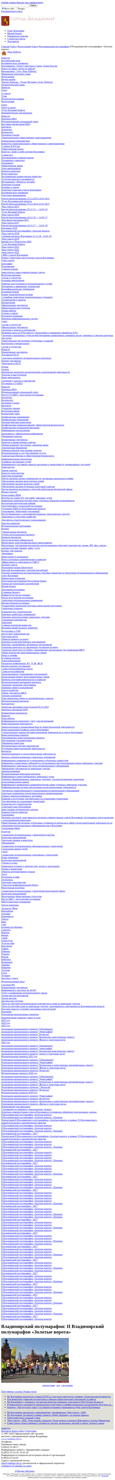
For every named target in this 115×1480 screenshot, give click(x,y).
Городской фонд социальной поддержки (21, 506)
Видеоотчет (7, 132)
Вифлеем (5, 967)
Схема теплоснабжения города (17, 668)
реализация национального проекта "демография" (27, 1048)
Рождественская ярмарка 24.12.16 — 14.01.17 (24, 217)
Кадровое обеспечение (12, 280)
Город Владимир (15, 30)
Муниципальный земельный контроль (20, 774)
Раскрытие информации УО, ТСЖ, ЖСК (22, 663)
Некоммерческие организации (16, 113)
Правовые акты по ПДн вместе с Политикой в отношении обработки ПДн (39, 332)
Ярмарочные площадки (13, 578)
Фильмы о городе (10, 187)
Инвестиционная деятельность (17, 723)
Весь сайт (9, 8)
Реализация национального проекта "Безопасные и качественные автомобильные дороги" (47, 1065)
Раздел (21, 8)
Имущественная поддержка (15, 603)
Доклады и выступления (13, 375)
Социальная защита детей (14, 849)
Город (13, 46)
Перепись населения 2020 (14, 709)
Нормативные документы (14, 352)
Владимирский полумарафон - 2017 (19, 1133)
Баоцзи (4, 956)
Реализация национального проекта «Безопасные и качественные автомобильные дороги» (47, 1101)
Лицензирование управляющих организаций (24, 674)
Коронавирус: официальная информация (22, 433)
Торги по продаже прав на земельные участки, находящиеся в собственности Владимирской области (53, 1006)
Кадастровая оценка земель (15, 782)
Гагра (4, 973)
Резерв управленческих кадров (17, 294)
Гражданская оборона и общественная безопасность (27, 455)
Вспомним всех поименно (14, 63)
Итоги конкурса (9, 174)
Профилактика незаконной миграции (20, 427)
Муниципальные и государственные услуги (23, 453)
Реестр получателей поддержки (17, 597)
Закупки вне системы (12, 1001)
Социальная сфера (10, 828)
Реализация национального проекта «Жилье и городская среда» (33, 1104)
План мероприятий (11, 168)
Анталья (5, 970)
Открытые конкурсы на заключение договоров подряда (29, 647)
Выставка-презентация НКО (15, 124)
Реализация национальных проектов (20, 1014)
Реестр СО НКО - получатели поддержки (22, 395)
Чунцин (5, 954)
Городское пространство (13, 882)
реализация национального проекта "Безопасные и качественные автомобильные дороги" (47, 1082)
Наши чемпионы (9, 857)
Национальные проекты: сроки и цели (21, 1017)
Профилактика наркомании (15, 417)
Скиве (4, 938)
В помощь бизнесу (10, 592)
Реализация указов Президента (17, 567)
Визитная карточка (11, 275)
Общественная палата (12, 149)
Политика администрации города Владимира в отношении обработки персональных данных (49, 1112)
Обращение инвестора (12, 743)
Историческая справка (12, 99)
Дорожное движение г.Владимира (18, 685)
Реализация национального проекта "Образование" (27, 1060)
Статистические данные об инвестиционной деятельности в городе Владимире (42, 732)
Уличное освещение (11, 695)
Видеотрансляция (10, 411)
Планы (4, 366)
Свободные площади (12, 608)
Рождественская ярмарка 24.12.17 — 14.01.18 (24, 225)
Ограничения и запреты (13, 300)
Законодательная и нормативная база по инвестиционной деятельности (37, 727)
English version (8, 2)
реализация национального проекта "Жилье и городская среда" (33, 1039)
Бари (3, 922)
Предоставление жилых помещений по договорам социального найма (37, 478)
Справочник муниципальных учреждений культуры (28, 835)
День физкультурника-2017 (15, 220)
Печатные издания (10, 184)
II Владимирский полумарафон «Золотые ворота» (26, 1114)
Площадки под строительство (16, 611)
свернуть (5, 1428)
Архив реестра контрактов (14, 995)
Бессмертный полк (10, 60)
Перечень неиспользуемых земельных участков (25, 617)
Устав (4, 96)
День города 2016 (10, 214)
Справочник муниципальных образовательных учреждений (32, 846)
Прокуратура (8, 467)
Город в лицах (8, 107)
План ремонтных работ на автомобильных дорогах (27, 698)
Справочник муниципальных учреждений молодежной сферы (33, 891)
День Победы (14, 52)
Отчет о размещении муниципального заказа (24, 993)
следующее (67, 1385)
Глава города (7, 260)
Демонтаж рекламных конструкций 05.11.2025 (25, 707)
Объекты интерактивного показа (18, 871)
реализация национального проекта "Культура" (25, 1034)
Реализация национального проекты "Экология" (26, 1087)
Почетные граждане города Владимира (21, 190)
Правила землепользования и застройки (21, 796)
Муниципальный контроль (15, 701)
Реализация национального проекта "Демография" (27, 1062)
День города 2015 (10, 206)
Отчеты (5, 369)
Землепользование (10, 771)
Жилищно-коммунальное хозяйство (19, 628)
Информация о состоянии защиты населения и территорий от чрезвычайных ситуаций (45, 464)
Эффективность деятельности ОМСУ (20, 562)
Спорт (4, 851)
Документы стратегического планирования (23, 520)
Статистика (30, 1431)
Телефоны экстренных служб (16, 461)
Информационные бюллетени (16, 459)
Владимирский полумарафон (54, 46)
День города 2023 (10, 252)
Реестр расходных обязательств (17, 540)
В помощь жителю (10, 658)
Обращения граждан (17, 36)
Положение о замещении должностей (20, 286)
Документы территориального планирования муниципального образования (40, 790)
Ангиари (5, 913)
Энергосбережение (11, 660)
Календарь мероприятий (13, 837)
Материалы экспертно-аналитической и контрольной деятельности (35, 372)
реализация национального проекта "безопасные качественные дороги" (38, 1051)
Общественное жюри (12, 165)
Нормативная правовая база (15, 141)
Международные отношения (15, 901)
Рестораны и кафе (10, 877)
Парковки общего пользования (17, 687)
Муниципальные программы (16, 526)
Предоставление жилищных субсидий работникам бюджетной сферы (36, 489)
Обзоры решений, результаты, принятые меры (24, 445)
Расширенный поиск (11, 11)
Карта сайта (18, 1431)
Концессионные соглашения (15, 666)
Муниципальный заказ (13, 981)
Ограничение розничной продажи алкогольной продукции (31, 605)
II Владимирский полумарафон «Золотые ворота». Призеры (31, 1117)
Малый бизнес (14, 33)
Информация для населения (15, 430)
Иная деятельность (10, 377)
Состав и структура (11, 277)
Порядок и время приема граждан (18, 442)
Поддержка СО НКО (12, 383)
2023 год (5, 1025)
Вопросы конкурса (10, 171)
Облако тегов (29, 1391)
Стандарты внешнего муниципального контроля (26, 358)
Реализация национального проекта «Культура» (25, 1098)
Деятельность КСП (11, 363)
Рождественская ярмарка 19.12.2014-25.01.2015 (25, 204)
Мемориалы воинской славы (16, 74)
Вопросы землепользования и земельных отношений (28, 757)
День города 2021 (10, 247)
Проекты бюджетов (11, 537)
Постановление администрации (17, 157)
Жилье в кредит (9, 492)
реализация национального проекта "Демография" (27, 1031)
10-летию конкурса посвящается (17, 179)
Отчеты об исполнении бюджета (18, 534)
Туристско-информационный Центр (19, 885)
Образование (8, 843)
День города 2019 (10, 239)
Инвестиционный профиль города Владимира (25, 729)
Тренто (4, 919)
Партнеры (6, 1011)
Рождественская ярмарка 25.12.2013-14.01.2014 (25, 198)
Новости (5, 58)
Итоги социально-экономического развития (23, 559)
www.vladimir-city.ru (11, 1439)
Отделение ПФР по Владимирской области (23, 508)
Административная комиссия (16, 625)
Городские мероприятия (13, 195)
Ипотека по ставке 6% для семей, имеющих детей (26, 498)
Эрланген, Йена (9, 908)
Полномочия (7, 266)
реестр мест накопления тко (15, 634)
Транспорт (6, 622)
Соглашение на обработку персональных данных (26, 1109)
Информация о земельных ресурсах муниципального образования (35, 766)
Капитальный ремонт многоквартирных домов (25, 677)
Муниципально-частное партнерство (20, 746)
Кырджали (6, 946)
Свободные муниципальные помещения (22, 600)
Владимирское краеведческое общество (21, 176)
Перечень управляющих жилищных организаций (26, 644)
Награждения (8, 302)
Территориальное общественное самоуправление (26, 137)
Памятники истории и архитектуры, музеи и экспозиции (30, 866)
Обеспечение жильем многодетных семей (22, 481)
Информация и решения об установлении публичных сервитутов (34, 760)
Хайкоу (5, 948)
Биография (6, 263)
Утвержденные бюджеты (14, 532)
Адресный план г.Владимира (16, 806)
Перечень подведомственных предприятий (23, 642)
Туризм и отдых (9, 863)
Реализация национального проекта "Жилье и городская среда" (33, 1068)
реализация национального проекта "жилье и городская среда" (33, 1054)
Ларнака (5, 965)
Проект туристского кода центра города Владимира (27, 257)
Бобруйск (6, 959)
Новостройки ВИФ (11, 495)
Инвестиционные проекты (15, 735)
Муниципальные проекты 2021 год (19, 1056)
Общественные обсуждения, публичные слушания (27, 340)
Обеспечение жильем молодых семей (20, 484)
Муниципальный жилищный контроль (21, 682)
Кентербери (7, 911)
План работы (8, 718)
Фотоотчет (6, 129)
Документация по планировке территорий (23, 801)
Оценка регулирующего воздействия (20, 583)
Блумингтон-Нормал (11, 927)
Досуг (4, 874)
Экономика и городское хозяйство (18, 516)
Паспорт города (9, 565)
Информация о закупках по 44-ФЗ (18, 990)
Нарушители (7, 703)
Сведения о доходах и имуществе (18, 330)
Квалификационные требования (17, 289)
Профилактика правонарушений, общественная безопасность (32, 425)
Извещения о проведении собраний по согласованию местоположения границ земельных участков (52, 763)
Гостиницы (7, 879)
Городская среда (9, 636)
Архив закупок (9, 998)
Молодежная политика (13, 887)
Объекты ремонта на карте (14, 639)
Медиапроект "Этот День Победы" (19, 71)
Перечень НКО (9, 119)
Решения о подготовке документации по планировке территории (34, 798)
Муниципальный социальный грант (19, 121)
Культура (5, 831)
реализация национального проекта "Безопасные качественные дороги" (38, 1037)
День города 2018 (10, 233)
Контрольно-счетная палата (15, 343)
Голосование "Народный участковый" (20, 511)
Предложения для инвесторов (16, 740)
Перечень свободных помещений (18, 614)
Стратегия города (16, 38)
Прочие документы (11, 361)
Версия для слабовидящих (29, 2)
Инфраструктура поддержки (15, 595)
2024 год (5, 1023)
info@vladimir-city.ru (11, 1463)
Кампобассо (7, 916)
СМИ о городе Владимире (14, 255)
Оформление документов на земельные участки (25, 768)
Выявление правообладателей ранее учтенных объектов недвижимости (38, 500)
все (58, 1385)
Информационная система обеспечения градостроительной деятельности (38, 787)
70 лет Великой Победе (13, 110)
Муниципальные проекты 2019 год (19, 1092)
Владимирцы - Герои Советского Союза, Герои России (29, 66)
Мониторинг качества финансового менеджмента (26, 542)
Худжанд (5, 975)
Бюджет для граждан (11, 550)
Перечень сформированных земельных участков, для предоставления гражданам (42, 779)
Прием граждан (9, 470)
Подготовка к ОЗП (11, 631)
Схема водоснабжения (12, 671)
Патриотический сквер (13, 84)
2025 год (5, 1020)
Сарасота (5, 930)
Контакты (6, 127)
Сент (3, 924)
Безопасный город (10, 413)
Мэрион (5, 932)
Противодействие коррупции (16, 422)
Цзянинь (5, 951)
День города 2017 (10, 222)
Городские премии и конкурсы (17, 840)
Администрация (9, 269)
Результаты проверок (12, 316)
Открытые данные (10, 408)
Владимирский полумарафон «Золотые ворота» (25, 231)
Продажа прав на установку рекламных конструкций (28, 1009)
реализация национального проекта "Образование (27, 1029)
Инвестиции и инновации (14, 556)
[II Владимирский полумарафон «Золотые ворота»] (35, 1360)
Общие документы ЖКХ (14, 693)
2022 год (5, 1042)
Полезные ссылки (10, 135)
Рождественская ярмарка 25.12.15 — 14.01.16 (24, 209)
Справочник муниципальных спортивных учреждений (29, 855)
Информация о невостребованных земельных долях (27, 776)
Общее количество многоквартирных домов (23, 652)
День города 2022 (10, 249)
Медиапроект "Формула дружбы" (18, 182)
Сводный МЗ (8, 985)
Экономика (7, 553)
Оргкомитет (7, 163)
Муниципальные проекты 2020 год (19, 1073)
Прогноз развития (10, 523)
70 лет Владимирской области (16, 201)
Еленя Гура (7, 940)
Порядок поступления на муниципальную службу (26, 283)
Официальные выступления (15, 308)
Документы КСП (10, 355)
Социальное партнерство (14, 619)
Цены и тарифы (9, 655)
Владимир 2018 (9, 228)
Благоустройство (9, 690)
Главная (5, 46)
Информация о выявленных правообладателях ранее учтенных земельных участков (44, 784)
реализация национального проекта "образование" (27, 1045)
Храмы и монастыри (11, 869)
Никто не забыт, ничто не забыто (18, 68)
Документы (13, 41)
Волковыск (7, 962)
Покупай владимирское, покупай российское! (24, 570)
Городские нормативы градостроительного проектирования (32, 793)
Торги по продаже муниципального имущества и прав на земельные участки (40, 1003)
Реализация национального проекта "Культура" (25, 1070)
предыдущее (48, 1385)
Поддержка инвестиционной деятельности (23, 748)
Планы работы (8, 310)
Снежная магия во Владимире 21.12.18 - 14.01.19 (26, 236)
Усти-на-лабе (7, 943)
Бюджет (5, 528)
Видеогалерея (8, 79)
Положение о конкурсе (13, 160)
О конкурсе (7, 155)
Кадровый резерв (10, 292)
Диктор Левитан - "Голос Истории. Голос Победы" (27, 82)
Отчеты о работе (9, 313)
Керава (4, 935)
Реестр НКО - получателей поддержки (21, 899)
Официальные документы (14, 305)
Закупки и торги (9, 978)
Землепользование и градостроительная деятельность (28, 754)
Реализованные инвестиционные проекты (22, 737)
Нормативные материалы (14, 713)
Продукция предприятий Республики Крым (23, 581)
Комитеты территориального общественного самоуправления (32, 143)
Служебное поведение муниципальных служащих (27, 297)
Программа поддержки (13, 589)
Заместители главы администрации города (23, 272)
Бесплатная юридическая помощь (18, 503)
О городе (5, 93)
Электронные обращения (14, 447)
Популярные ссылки (12, 1391)
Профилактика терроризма (15, 419)
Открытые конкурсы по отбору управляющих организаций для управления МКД (42, 650)
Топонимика (7, 815)
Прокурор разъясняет (12, 476)
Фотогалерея (24, 46)
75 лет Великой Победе (13, 244)
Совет (4, 321)
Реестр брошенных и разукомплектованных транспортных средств (35, 514)
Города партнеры (10, 905)
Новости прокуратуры (12, 473)
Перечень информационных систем (19, 318)
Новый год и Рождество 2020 (16, 241)
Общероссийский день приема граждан (21, 450)
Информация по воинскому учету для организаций (27, 721)
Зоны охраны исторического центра (19, 809)
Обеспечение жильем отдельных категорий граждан (28, 486)
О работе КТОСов (10, 146)
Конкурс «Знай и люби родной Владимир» (23, 151)
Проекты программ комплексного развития (23, 679)
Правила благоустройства (14, 812)
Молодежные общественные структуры (21, 896)
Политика (105, 1476)
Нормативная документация (15, 1106)
